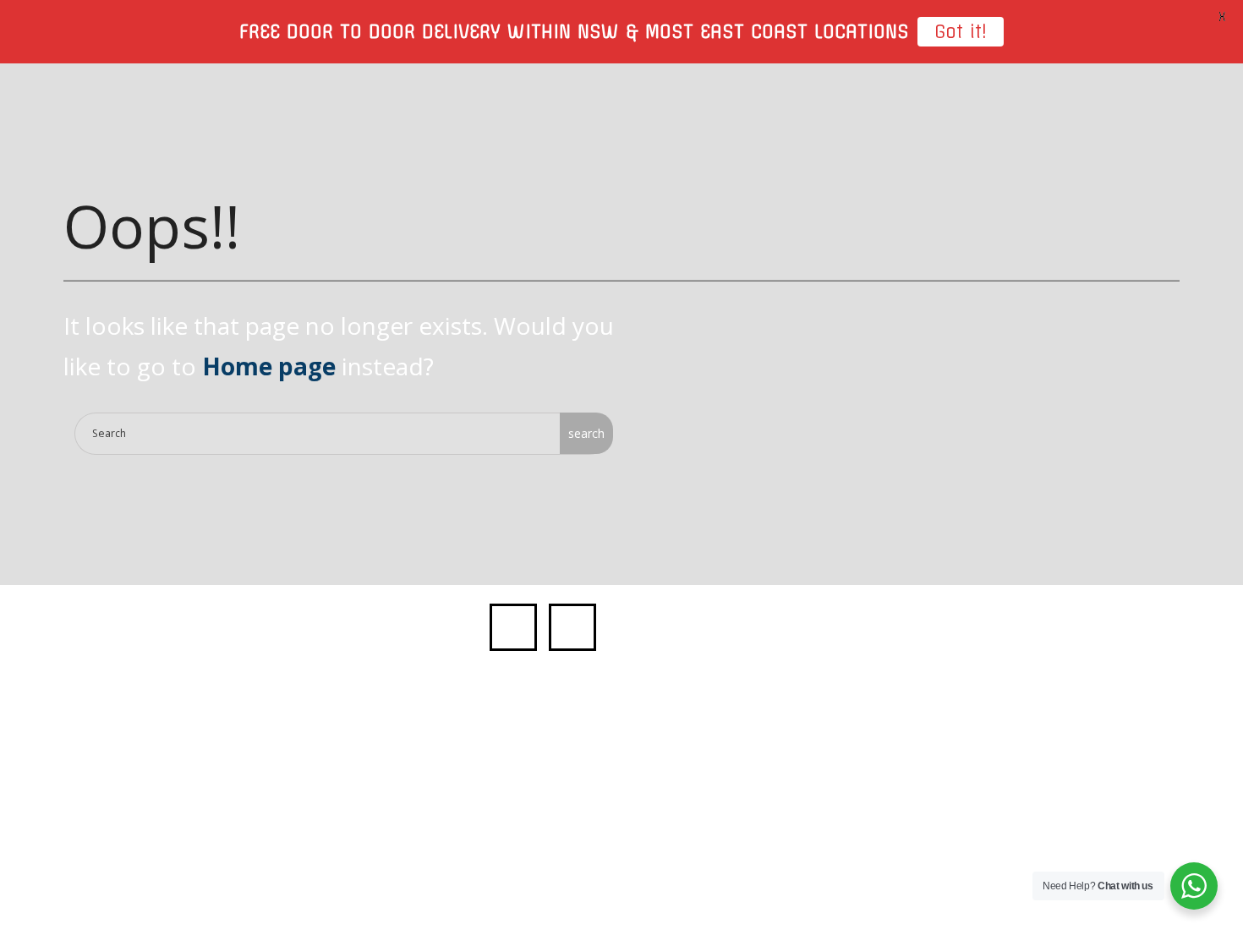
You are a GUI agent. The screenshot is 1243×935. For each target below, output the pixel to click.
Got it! (960, 31)
